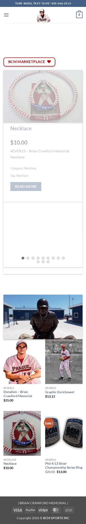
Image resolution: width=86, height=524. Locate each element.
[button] (6, 14)
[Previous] (11, 168)
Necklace (21, 128)
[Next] (75, 168)
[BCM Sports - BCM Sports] (43, 15)
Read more (26, 186)
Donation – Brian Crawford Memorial (17, 394)
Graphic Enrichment (59, 392)
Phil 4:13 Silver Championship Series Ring (63, 466)
